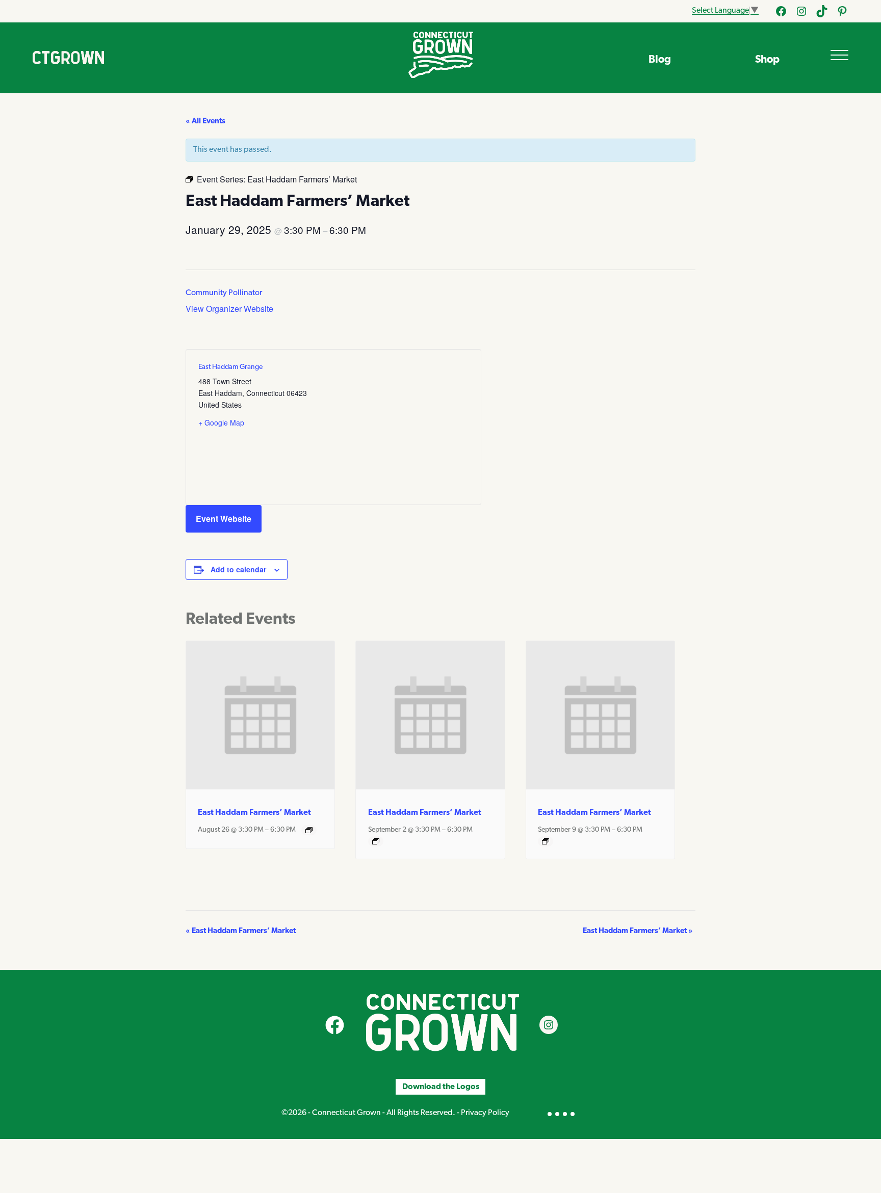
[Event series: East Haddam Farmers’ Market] (309, 830)
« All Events (205, 121)
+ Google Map (221, 422)
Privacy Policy (485, 1113)
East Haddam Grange (230, 367)
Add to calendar (238, 569)
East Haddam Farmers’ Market (254, 813)
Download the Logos (440, 1087)
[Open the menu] (839, 55)
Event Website (223, 518)
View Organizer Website (229, 308)
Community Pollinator (224, 293)
